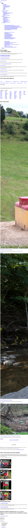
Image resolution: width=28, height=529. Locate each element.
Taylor (20, 95)
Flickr (4, 9)
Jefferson (6, 97)
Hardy (5, 95)
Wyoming (25, 94)
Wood (24, 93)
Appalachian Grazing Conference (8, 46)
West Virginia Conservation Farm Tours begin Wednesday (6, 249)
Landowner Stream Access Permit (3, 71)
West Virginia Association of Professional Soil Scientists (11, 27)
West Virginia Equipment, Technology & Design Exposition (11, 44)
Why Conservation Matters (3, 56)
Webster (24, 91)
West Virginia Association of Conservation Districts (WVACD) (12, 26)
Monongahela (25, 81)
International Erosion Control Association (9, 37)
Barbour (1, 91)
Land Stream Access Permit (6, 13)
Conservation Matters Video (6, 5)
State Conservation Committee (6, 6)
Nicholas (15, 93)
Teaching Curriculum (5, 19)
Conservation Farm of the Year (6, 17)
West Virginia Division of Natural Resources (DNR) (11, 28)
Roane (20, 93)
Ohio (14, 94)
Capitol (1, 81)
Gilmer (6, 91)
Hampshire (6, 93)
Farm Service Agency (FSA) (8, 33)
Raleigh (20, 91)
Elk (10, 81)
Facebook (4, 7)
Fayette (1, 98)
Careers (3, 47)
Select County (2, 90)
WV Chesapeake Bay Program (3, 68)
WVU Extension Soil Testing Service (9, 38)
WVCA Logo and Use (5, 10)
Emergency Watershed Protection (3, 74)
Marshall (11, 95)
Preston (15, 97)
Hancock (6, 94)
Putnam (15, 98)
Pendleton (15, 95)
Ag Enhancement (5, 11)
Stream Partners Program (3, 65)
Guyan (18, 81)
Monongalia (15, 91)
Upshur (20, 97)
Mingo (10, 98)
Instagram (4, 8)
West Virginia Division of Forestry (9, 43)
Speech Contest (5, 20)
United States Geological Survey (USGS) (9, 32)
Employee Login (4, 527)
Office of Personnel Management (8, 35)
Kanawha (6, 98)
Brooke (1, 94)
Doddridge (1, 97)
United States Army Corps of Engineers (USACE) (10, 42)
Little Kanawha (22, 81)
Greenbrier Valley (15, 81)
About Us (3, 3)
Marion (10, 94)
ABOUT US (8, 56)
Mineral (10, 97)
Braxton (1, 93)
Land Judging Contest (5, 21)
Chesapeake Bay (5, 12)
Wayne (20, 98)
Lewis (10, 91)
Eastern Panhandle (8, 81)
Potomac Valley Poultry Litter (6, 15)
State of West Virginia (7, 41)
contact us (2, 0)
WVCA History (5, 4)
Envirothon (4, 18)
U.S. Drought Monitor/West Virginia (19, 449)
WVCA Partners (4, 22)
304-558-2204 (4, 0)
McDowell (11, 93)
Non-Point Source (5, 14)
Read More (1, 403)
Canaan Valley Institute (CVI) (8, 34)
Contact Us (3, 48)
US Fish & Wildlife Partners (8, 29)
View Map (6, 90)
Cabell (1, 95)
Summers (20, 94)
